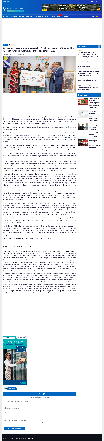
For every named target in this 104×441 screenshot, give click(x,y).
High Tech (29, 16)
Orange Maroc (12, 388)
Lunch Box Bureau (55, 16)
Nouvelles (14, 16)
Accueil (6, 16)
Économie (21, 16)
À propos (30, 438)
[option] (89, 54)
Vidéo (46, 16)
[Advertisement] (52, 30)
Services (65, 16)
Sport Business (38, 16)
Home (5, 45)
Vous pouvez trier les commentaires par (39, 397)
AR (93, 16)
